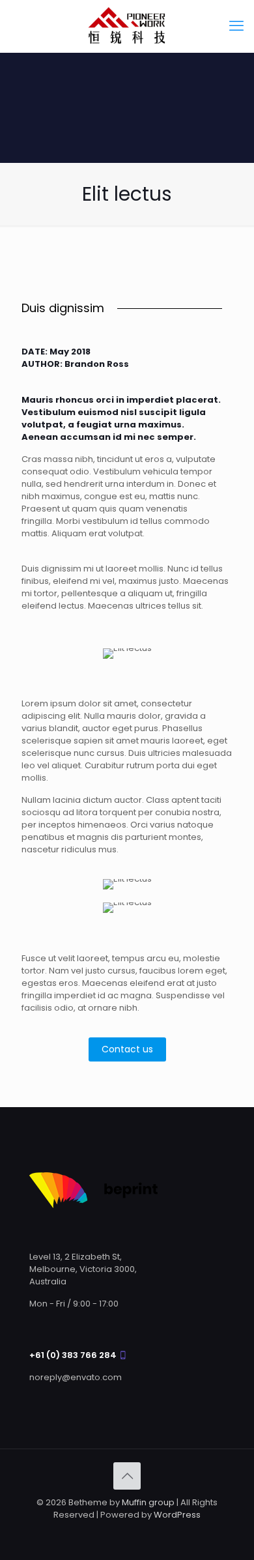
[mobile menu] (236, 26)
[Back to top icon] (127, 1476)
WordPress (177, 1515)
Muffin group (148, 1502)
